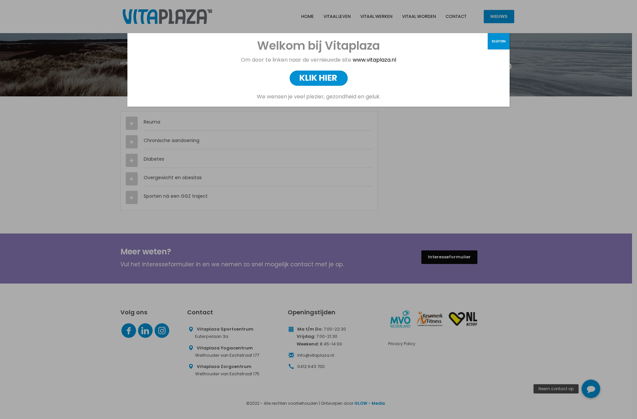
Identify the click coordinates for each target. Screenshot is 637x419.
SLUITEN (499, 41)
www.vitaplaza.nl (373, 60)
